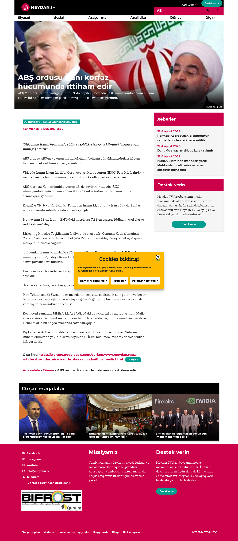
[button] (219, 18)
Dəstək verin (212, 3)
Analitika (138, 18)
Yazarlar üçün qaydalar (74, 532)
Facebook (33, 453)
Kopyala (133, 359)
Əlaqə (116, 532)
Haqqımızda (101, 532)
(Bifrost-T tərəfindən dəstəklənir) (49, 482)
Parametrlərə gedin (145, 280)
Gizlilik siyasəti (132, 532)
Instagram (34, 459)
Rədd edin (119, 280)
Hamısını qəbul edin (93, 280)
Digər (210, 18)
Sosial (59, 18)
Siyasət (24, 18)
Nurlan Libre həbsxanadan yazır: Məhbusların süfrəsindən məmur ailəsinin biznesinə (183, 165)
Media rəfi (49, 532)
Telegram (33, 477)
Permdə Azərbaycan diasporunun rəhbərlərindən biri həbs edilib (183, 138)
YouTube (32, 465)
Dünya (176, 18)
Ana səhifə (31, 370)
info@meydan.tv (38, 471)
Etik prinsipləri (30, 532)
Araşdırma (97, 18)
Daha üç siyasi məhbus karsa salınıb (185, 150)
